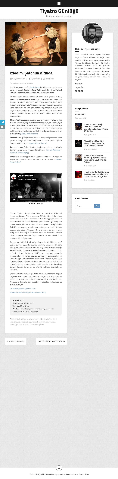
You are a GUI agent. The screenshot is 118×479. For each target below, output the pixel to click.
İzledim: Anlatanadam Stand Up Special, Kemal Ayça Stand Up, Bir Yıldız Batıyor (95, 159)
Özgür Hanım (35, 87)
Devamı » (78, 83)
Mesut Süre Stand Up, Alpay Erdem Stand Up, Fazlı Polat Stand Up (94, 143)
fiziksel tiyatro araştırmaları (27, 319)
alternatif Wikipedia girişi (19, 152)
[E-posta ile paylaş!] (2, 127)
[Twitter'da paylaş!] (2, 122)
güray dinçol (52, 319)
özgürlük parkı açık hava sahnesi (40, 322)
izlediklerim (49, 78)
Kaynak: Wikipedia (53, 150)
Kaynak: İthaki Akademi (29, 133)
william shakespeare (36, 324)
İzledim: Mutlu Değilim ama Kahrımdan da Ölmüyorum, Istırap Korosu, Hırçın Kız (96, 174)
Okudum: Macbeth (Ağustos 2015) (22, 288)
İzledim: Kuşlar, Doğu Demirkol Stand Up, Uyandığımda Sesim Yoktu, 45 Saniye (96, 128)
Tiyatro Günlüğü (59, 10)
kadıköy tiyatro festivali (19, 322)
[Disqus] (36, 379)
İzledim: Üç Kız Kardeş (15, 341)
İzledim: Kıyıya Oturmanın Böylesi (51, 341)
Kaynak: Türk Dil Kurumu (38, 143)
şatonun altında (22, 324)
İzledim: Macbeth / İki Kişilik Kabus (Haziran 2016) (28, 292)
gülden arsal (43, 319)
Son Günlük (80, 114)
